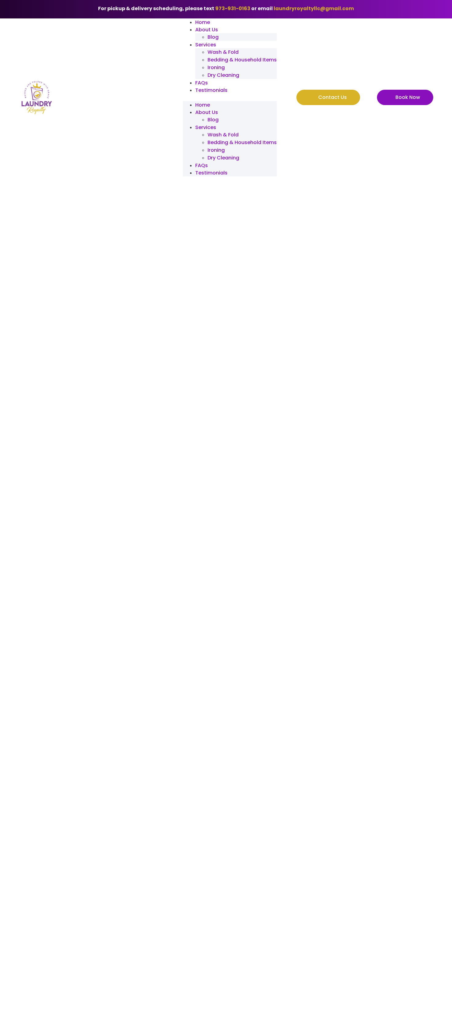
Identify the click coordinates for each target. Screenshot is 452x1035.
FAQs (201, 82)
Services (205, 44)
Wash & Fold (223, 52)
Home (202, 22)
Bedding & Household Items (242, 59)
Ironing (216, 67)
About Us (206, 29)
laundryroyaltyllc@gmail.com (314, 8)
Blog (213, 37)
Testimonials (211, 90)
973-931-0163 (232, 8)
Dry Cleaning (223, 75)
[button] (230, 97)
